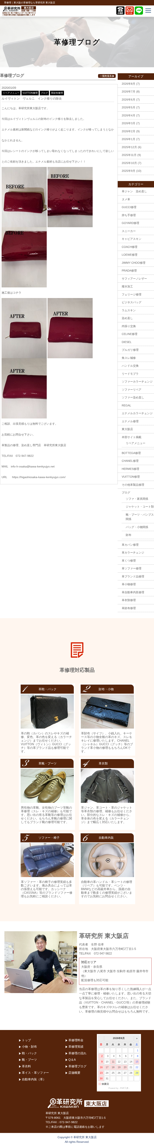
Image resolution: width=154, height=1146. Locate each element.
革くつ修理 (129, 560)
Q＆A (72, 1059)
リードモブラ (130, 373)
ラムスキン (129, 310)
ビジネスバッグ (131, 302)
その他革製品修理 (133, 484)
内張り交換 (129, 326)
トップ (26, 1040)
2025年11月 (129, 155)
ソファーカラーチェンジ (137, 381)
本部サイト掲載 (131, 437)
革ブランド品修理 (133, 576)
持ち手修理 (129, 215)
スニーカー (129, 231)
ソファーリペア (131, 389)
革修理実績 (75, 1046)
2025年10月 (129, 163)
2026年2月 (128, 131)
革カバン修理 (130, 544)
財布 (128, 534)
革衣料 (26, 1066)
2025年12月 (129, 147)
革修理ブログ (77, 1066)
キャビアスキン (131, 238)
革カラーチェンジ (133, 552)
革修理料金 (75, 1040)
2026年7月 (128, 91)
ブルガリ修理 (130, 349)
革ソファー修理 (131, 568)
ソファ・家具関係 (137, 498)
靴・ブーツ (29, 1059)
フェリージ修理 (131, 294)
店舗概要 (74, 1072)
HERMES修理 (130, 468)
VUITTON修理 (30, 93)
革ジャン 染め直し (134, 191)
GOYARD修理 (130, 223)
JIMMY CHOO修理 (133, 262)
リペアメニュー (11, 93)
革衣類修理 (129, 600)
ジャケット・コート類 (140, 506)
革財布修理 (57, 93)
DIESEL (127, 342)
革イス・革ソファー (35, 1072)
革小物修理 (129, 584)
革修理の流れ (77, 1053)
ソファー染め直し (133, 397)
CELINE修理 (129, 334)
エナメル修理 (130, 421)
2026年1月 (128, 139)
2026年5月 (128, 107)
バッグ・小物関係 (137, 527)
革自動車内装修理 (133, 592)
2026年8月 (128, 83)
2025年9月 (128, 170)
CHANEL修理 (130, 460)
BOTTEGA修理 (131, 453)
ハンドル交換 (130, 365)
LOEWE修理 (129, 254)
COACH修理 (129, 246)
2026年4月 (128, 115)
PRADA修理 (129, 270)
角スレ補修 (129, 357)
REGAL (126, 405)
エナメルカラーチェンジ (137, 413)
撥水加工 (127, 286)
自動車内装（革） (34, 1079)
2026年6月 (128, 99)
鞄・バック (29, 1053)
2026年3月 (128, 123)
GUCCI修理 (129, 207)
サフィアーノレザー (134, 278)
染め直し (127, 318)
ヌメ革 (126, 199)
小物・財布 (29, 1046)
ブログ (44, 93)
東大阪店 (127, 429)
